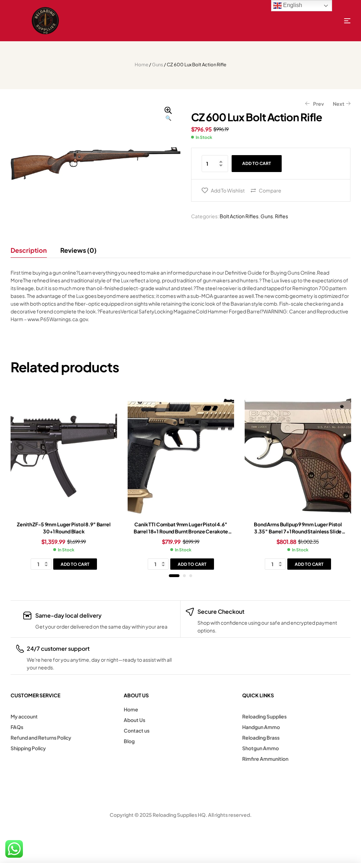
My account (24, 716)
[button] (168, 114)
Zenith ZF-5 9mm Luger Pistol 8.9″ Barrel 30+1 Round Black (63, 527)
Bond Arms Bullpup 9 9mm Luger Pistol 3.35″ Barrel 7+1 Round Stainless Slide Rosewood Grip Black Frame (298, 531)
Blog (129, 741)
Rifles (281, 216)
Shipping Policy (28, 748)
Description (29, 250)
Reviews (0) (78, 250)
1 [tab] (174, 575)
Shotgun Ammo (260, 748)
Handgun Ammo (261, 727)
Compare (270, 190)
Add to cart (256, 163)
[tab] (32, 250)
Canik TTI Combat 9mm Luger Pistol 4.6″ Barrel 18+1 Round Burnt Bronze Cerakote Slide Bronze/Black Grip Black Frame (181, 531)
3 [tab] (190, 575)
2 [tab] (184, 575)
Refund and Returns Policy (41, 737)
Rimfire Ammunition (265, 758)
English (292, 5)
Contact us (136, 730)
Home (141, 64)
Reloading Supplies (264, 716)
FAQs (17, 727)
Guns (157, 64)
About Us (134, 720)
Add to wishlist (228, 190)
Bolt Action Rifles (239, 216)
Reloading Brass (261, 737)
